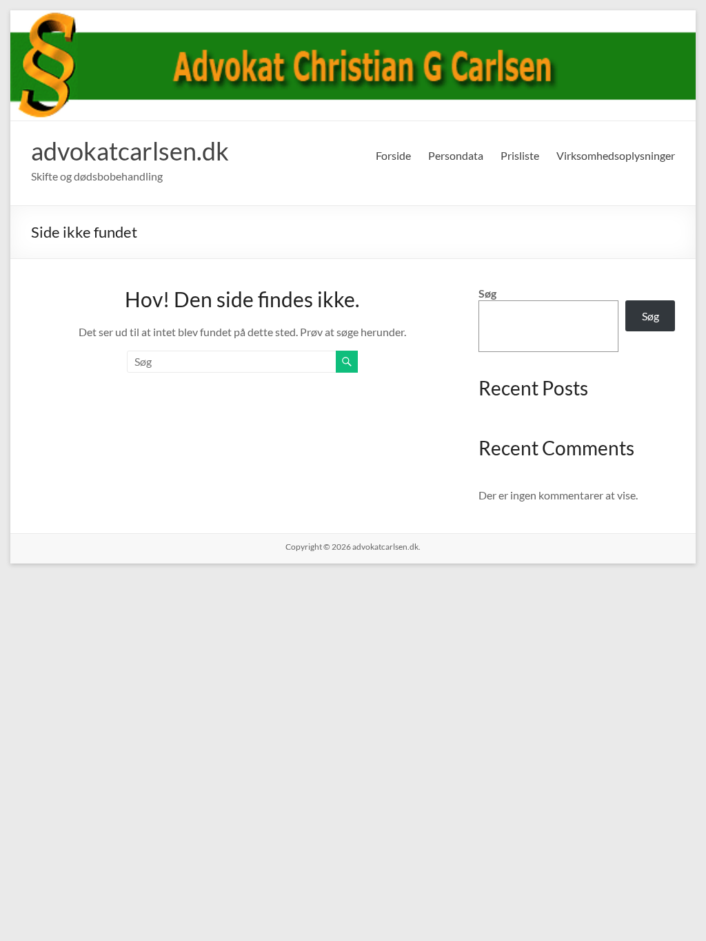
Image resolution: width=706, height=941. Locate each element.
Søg (487, 293)
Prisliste (520, 155)
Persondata (455, 155)
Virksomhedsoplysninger (615, 155)
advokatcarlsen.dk (130, 151)
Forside (393, 155)
